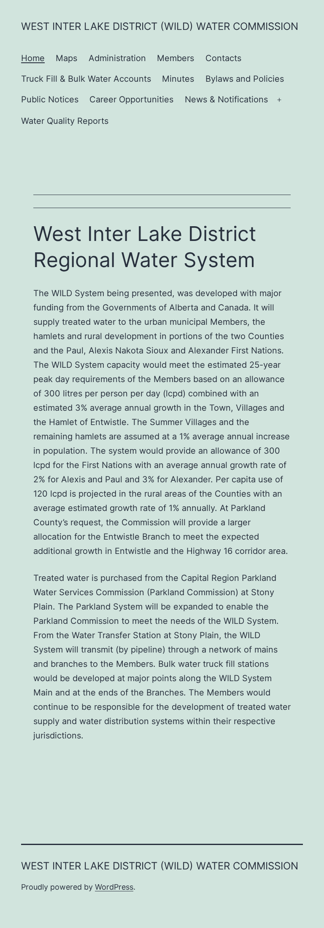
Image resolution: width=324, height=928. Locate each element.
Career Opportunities (131, 99)
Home (33, 58)
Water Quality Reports (64, 121)
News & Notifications (226, 99)
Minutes (178, 79)
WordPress (114, 887)
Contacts (223, 58)
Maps (66, 58)
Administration (117, 58)
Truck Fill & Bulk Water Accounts (86, 79)
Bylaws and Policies (244, 79)
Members (175, 58)
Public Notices (49, 99)
